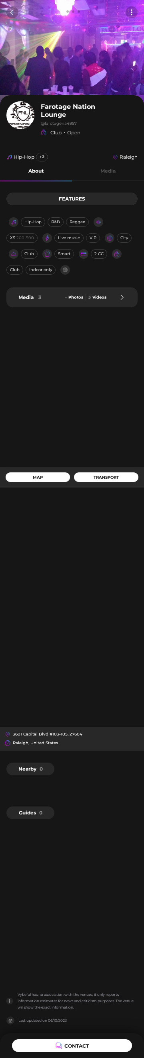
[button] (36, 171)
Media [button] (108, 171)
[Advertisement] (72, 387)
